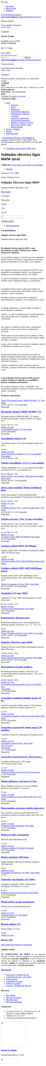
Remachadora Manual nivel (15, 618)
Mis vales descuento (13, 997)
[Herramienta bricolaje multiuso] (20, 658)
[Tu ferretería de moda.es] (11, 15)
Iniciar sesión (11, 8)
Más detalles (6, 192)
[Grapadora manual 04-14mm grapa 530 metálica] (21, 716)
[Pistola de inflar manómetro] (13, 826)
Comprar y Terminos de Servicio (18, 986)
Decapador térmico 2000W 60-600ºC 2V (21, 411)
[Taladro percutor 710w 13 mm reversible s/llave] (20, 508)
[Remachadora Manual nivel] (13, 609)
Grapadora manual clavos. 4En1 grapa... (22, 756)
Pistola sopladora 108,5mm (14, 857)
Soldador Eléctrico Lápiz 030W (17, 642)
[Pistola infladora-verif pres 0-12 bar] (16, 772)
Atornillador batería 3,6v (13, 438)
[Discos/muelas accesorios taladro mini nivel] (19, 797)
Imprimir (9, 169)
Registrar (9, 11)
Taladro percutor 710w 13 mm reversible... (22, 519)
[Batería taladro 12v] (9, 915)
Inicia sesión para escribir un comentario (27, 165)
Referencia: (5, 173)
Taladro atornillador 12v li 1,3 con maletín (22, 463)
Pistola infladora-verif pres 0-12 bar (19, 781)
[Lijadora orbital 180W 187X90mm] (15, 537)
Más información (12, 226)
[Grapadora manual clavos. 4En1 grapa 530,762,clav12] (23, 745)
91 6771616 (5, 53)
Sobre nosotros (11, 979)
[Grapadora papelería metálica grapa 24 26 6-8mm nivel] (23, 687)
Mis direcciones (12, 1000)
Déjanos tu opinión (9, 1050)
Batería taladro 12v (11, 924)
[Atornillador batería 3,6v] (11, 429)
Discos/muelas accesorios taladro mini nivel (22, 808)
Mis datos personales (14, 1002)
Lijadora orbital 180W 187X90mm (18, 546)
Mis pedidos (10, 995)
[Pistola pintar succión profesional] (15, 893)
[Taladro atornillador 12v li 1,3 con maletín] (24, 454)
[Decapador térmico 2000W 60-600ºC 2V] (24, 400)
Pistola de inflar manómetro (15, 834)
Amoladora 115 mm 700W (14, 593)
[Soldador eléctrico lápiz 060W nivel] (21, 148)
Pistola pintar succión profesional (17, 902)
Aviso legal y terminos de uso (17, 975)
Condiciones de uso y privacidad (18, 977)
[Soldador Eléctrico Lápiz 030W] (20, 633)
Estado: (4, 177)
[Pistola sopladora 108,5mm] (12, 848)
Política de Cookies (13, 983)
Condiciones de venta (14, 981)
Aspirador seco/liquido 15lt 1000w (18, 879)
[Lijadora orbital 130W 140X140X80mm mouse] (20, 561)
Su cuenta (9, 6)
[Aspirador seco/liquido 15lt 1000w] (15, 873)
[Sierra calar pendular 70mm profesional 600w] (25, 476)
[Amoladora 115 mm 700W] (18, 584)
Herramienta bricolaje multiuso (17, 667)
